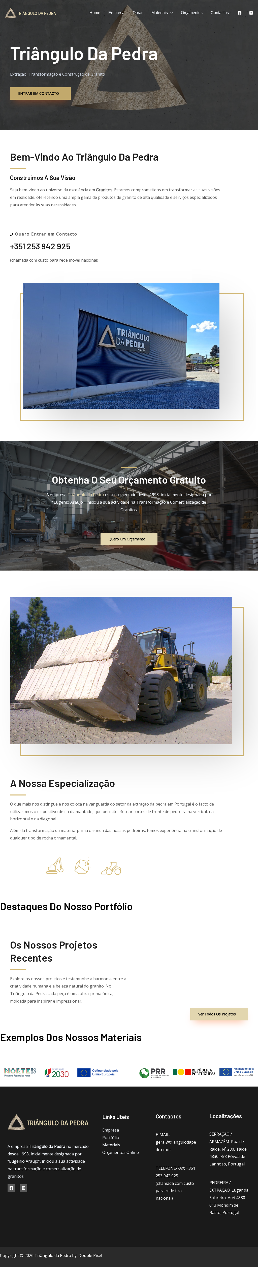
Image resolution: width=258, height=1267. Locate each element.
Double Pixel (90, 1255)
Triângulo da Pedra (86, 494)
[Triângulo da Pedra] (31, 12)
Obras (138, 13)
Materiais (159, 13)
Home (94, 13)
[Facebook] (240, 13)
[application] (170, 13)
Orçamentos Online (120, 1152)
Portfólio (110, 1137)
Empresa (116, 13)
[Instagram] (251, 13)
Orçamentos (192, 13)
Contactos (220, 13)
